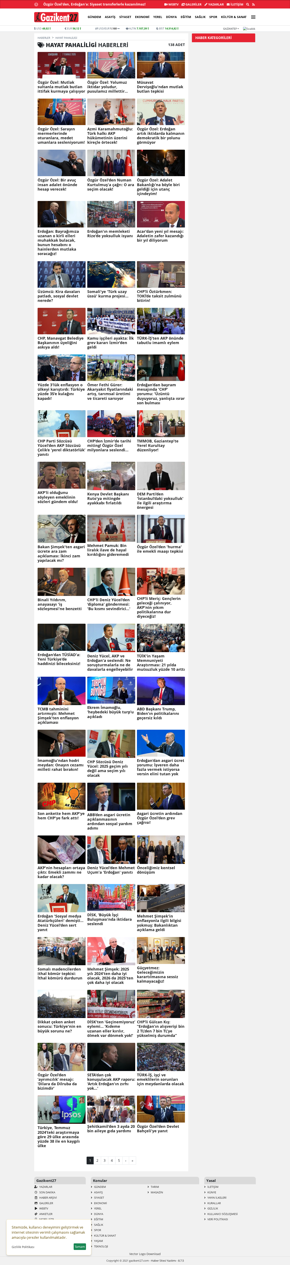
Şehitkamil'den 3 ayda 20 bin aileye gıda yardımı (111, 1128)
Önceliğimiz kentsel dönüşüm (156, 870)
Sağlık (200, 17)
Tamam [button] (80, 1247)
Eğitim (186, 17)
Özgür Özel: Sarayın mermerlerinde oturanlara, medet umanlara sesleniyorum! (61, 136)
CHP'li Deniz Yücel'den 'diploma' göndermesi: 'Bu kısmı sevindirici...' (108, 604)
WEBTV (173, 4)
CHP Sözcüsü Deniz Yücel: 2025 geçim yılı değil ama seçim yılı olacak (107, 768)
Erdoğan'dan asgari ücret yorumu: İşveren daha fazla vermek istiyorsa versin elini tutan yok (160, 767)
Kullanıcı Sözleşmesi (222, 1214)
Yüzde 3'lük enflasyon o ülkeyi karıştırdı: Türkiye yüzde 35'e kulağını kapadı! (61, 391)
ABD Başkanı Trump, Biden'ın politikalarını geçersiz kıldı (158, 713)
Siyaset (125, 17)
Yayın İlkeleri (217, 1197)
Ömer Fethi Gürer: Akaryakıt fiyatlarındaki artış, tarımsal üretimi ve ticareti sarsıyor (110, 391)
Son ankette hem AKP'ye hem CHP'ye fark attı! (61, 815)
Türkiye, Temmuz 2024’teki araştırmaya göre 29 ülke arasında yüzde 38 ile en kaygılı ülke (59, 1137)
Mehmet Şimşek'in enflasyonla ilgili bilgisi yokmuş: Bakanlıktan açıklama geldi (159, 923)
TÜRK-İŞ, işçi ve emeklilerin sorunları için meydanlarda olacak (160, 1079)
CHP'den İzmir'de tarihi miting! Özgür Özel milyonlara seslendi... (109, 445)
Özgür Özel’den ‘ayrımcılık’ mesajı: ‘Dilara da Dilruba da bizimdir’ (57, 1082)
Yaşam (98, 1241)
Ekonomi (142, 17)
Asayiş (110, 17)
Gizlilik (212, 1208)
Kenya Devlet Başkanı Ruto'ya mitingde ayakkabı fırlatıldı (108, 498)
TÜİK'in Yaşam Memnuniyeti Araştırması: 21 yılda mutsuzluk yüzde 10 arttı (161, 663)
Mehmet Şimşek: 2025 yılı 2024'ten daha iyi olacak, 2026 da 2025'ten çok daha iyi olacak (110, 976)
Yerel (157, 17)
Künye (211, 1192)
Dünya (171, 17)
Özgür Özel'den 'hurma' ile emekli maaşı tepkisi (160, 549)
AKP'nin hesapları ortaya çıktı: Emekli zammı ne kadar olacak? (61, 872)
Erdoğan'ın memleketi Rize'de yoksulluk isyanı (110, 233)
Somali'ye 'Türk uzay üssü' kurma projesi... (107, 293)
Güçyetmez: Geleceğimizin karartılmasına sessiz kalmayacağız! (157, 974)
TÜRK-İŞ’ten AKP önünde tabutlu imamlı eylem (160, 340)
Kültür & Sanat (233, 17)
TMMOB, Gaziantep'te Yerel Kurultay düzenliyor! (158, 445)
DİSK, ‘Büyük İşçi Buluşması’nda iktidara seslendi (109, 919)
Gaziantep (230, 29)
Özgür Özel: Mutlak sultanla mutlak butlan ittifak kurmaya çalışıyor (61, 86)
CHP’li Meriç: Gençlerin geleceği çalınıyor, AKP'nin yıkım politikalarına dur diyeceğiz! (159, 607)
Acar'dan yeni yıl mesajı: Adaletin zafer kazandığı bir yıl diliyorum (160, 236)
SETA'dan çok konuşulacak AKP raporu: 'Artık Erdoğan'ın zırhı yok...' (111, 1082)
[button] (252, 16)
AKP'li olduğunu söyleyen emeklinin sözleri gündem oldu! (58, 497)
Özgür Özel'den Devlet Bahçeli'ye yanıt (158, 1128)
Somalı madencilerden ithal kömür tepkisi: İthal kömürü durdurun (60, 973)
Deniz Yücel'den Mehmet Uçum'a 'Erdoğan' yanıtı (111, 870)
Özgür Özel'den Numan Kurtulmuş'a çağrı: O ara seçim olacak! (110, 184)
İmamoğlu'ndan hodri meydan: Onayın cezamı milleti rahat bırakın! (61, 765)
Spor (213, 17)
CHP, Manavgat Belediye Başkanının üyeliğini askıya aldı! (61, 342)
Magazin (156, 1192)
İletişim (236, 4)
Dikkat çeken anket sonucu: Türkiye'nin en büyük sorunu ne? (59, 1026)
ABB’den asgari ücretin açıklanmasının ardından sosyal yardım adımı (109, 821)
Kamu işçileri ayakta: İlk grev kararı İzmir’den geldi (110, 342)
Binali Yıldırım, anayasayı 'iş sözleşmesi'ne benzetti (60, 604)
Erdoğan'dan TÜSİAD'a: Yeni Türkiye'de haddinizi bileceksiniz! (59, 659)
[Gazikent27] (56, 17)
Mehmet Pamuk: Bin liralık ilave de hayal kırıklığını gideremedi (108, 550)
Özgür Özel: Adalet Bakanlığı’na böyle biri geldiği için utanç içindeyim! (158, 187)
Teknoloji (100, 1246)
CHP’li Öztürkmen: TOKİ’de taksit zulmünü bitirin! (159, 296)
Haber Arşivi (48, 1197)
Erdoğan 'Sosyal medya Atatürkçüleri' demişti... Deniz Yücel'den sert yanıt (60, 923)
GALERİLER (193, 4)
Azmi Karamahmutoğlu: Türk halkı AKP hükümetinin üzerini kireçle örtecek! (110, 136)
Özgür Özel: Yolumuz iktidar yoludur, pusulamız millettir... (107, 86)
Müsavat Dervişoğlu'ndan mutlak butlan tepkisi (160, 86)
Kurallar (214, 1203)
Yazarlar (215, 4)
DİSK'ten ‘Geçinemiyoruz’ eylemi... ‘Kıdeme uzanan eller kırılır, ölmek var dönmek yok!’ (111, 1029)
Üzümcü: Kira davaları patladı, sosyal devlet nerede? (59, 296)
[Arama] (247, 4)
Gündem (94, 17)
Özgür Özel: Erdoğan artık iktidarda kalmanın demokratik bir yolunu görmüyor (160, 136)
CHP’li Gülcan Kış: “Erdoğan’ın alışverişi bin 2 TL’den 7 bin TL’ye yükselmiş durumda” (160, 1029)
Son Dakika (47, 1192)
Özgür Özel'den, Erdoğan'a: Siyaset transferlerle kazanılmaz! (94, 4)
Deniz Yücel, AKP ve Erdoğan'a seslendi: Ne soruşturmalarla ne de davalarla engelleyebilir (110, 663)
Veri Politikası (217, 1219)
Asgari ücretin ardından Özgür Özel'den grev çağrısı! (159, 818)
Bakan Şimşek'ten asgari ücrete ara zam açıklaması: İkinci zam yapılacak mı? (61, 553)
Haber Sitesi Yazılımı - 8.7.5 (167, 1260)
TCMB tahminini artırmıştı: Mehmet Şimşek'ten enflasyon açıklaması (58, 716)
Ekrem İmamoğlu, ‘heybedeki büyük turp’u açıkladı (110, 712)
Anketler (45, 1214)
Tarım (154, 1187)
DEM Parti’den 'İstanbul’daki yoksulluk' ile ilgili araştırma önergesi (160, 501)
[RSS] (253, 4)
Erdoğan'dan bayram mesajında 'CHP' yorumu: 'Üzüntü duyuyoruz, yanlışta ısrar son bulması (161, 394)
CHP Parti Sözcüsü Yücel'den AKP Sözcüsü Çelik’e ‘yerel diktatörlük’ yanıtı (61, 448)
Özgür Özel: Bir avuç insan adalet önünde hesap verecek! (57, 184)
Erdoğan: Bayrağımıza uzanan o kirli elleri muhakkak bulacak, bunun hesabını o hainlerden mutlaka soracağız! (58, 242)
